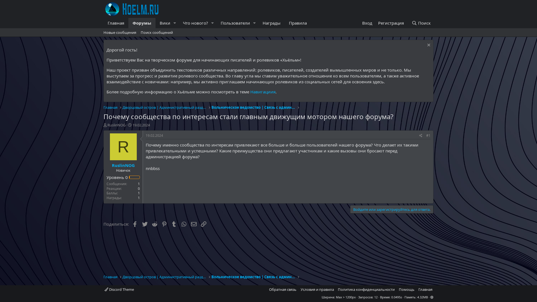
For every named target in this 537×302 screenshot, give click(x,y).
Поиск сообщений (157, 32)
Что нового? (195, 23)
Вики (165, 23)
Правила (298, 23)
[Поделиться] (420, 136)
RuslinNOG (116, 125)
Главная (116, 23)
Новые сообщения (119, 32)
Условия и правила (317, 289)
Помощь (406, 289)
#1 (428, 135)
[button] (175, 23)
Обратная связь (282, 289)
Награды (272, 23)
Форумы (142, 23)
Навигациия (262, 92)
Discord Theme (121, 289)
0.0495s (396, 297)
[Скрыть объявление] (428, 46)
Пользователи (235, 23)
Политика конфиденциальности (366, 289)
